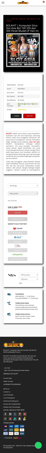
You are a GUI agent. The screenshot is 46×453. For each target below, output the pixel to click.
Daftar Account (8, 381)
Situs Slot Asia (31, 19)
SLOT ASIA (14, 19)
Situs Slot (22, 19)
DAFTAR (30, 116)
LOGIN (16, 116)
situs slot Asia (34, 142)
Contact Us (6, 392)
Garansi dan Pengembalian (11, 404)
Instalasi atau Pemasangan (11, 407)
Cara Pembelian (8, 395)
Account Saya (7, 378)
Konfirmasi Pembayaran (11, 401)
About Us (6, 389)
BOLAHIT (9, 133)
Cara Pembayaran (9, 398)
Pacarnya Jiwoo (8, 448)
